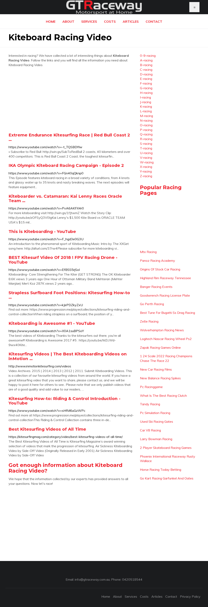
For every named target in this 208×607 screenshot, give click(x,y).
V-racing (146, 158)
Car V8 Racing (150, 430)
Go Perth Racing (152, 304)
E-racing (146, 79)
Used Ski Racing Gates (156, 421)
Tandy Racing (150, 404)
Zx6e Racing (149, 321)
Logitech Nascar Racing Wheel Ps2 (166, 339)
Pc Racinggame (151, 387)
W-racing (147, 162)
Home (50, 21)
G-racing (146, 88)
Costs (110, 21)
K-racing (146, 106)
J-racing (145, 102)
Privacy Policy (190, 596)
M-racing (146, 116)
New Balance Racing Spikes (160, 378)
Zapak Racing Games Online (160, 347)
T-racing (146, 148)
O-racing (146, 125)
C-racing (146, 70)
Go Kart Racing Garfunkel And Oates (166, 478)
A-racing (146, 60)
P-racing (146, 130)
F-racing (146, 83)
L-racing (146, 111)
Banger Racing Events (156, 287)
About (68, 21)
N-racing (146, 120)
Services (89, 21)
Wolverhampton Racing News (162, 330)
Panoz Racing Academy (157, 260)
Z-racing (146, 176)
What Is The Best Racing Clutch (163, 396)
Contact (154, 21)
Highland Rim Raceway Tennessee (165, 278)
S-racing (146, 144)
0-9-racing (148, 56)
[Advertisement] (71, 99)
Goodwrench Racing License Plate (165, 295)
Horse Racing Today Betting (160, 470)
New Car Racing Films (156, 369)
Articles (131, 21)
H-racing (146, 93)
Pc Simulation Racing (155, 413)
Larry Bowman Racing (156, 439)
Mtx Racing (148, 252)
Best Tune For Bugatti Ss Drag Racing (167, 313)
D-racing (146, 74)
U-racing (146, 153)
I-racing (145, 97)
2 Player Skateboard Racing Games (166, 448)
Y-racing (146, 171)
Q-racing (146, 134)
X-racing (146, 167)
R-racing (146, 139)
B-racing (146, 65)
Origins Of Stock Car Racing (160, 269)
